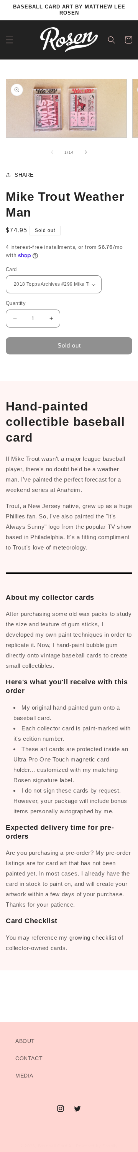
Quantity (16, 303)
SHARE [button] (24, 175)
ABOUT (25, 1041)
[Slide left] (52, 152)
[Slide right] (85, 152)
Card (11, 269)
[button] (9, 39)
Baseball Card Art (56, 1146)
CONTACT (29, 1058)
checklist (104, 937)
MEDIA (24, 1076)
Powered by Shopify (97, 1146)
